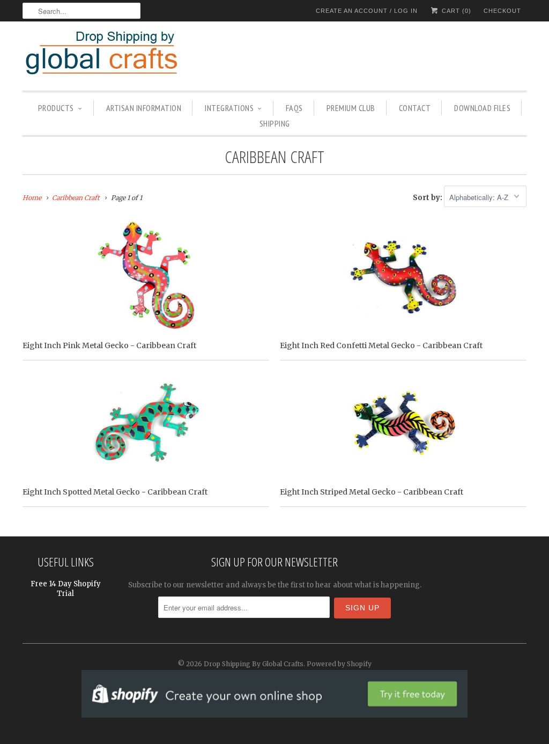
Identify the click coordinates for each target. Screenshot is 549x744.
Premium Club (351, 107)
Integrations (229, 107)
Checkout (502, 11)
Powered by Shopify (339, 664)
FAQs (294, 107)
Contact (415, 107)
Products (56, 107)
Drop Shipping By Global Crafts (253, 664)
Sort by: (428, 197)
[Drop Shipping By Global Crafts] (119, 55)
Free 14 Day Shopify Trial (66, 588)
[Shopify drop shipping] (274, 712)
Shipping (274, 123)
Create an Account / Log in (367, 11)
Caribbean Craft (274, 156)
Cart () (455, 11)
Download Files (482, 107)
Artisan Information (144, 107)
